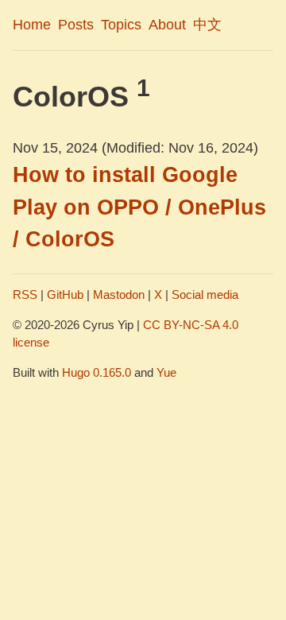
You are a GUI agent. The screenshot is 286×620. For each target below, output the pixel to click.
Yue (166, 372)
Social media (205, 294)
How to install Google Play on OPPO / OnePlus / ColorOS (139, 207)
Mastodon (119, 294)
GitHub (65, 294)
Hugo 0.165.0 (96, 372)
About (167, 25)
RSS (25, 294)
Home (32, 25)
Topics (121, 25)
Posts (76, 25)
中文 (207, 25)
